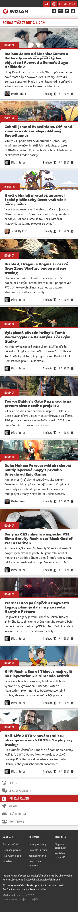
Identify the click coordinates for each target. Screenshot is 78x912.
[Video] (39, 111)
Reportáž (9, 186)
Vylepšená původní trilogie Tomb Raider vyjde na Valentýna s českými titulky (38, 337)
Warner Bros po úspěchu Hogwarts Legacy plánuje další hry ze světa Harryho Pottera (37, 607)
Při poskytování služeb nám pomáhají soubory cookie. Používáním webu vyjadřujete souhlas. (34, 887)
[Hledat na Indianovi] (54, 11)
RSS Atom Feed (12, 855)
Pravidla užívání (38, 850)
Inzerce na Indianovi (35, 863)
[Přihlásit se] (73, 11)
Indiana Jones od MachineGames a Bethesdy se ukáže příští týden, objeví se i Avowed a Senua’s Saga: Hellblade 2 (36, 60)
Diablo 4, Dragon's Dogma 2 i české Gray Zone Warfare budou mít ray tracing (36, 268)
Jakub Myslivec (19, 231)
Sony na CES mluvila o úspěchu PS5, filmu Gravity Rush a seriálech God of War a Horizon (39, 538)
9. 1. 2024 (64, 94)
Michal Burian (18, 162)
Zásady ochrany (37, 844)
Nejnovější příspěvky (61, 846)
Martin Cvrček (18, 94)
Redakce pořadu (12, 850)
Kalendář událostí (19, 798)
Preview (9, 118)
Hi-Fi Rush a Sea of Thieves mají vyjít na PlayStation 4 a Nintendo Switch (38, 673)
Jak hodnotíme (37, 855)
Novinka (9, 45)
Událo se (13, 783)
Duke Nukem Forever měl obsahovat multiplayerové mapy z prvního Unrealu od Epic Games (38, 470)
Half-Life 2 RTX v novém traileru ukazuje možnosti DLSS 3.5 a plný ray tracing (39, 740)
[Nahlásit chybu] (36, 899)
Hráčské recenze (17, 814)
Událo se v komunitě (20, 790)
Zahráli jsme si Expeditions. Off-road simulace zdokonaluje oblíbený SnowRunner (38, 131)
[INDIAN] (15, 11)
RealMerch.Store (67, 4)
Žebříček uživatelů (60, 855)
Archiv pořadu (11, 844)
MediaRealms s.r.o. (14, 895)
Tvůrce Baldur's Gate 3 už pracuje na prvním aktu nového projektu (38, 403)
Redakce (13, 806)
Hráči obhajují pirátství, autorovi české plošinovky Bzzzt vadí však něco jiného (35, 200)
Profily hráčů (16, 821)
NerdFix (7, 861)
